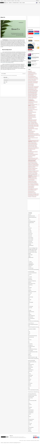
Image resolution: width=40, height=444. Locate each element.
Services (20, 2)
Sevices (16, 0)
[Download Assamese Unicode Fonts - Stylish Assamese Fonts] (29, 58)
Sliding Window (33, 407)
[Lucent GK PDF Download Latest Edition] (29, 54)
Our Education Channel (15, 2)
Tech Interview (33, 423)
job (33, 338)
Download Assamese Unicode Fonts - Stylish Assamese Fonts (35, 57)
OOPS (34, 169)
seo (29, 183)
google (36, 128)
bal (33, 246)
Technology (33, 424)
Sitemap (18, 0)
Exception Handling (34, 122)
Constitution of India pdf (31, 105)
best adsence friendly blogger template (33, 90)
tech (34, 192)
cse (33, 108)
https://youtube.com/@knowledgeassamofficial (7, 62)
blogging (30, 96)
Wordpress (30, 196)
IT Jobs (29, 142)
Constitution (33, 266)
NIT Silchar (30, 168)
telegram (37, 33)
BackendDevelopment (33, 245)
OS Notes (33, 380)
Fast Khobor (33, 123)
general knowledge (31, 126)
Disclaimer (12, 0)
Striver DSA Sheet (31, 192)
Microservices (33, 355)
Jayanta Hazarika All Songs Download (33, 335)
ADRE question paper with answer (32, 73)
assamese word (36, 86)
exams (29, 122)
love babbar (30, 150)
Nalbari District (30, 164)
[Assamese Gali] (33, 44)
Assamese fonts (30, 82)
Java (35, 142)
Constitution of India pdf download (33, 272)
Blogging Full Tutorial (34, 96)
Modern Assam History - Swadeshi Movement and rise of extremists (32, 159)
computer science (33, 265)
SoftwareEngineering (33, 412)
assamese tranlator (31, 86)
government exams (31, 132)
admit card (30, 71)
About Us (2, 0)
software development (31, 186)
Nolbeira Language (35, 168)
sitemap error (36, 183)
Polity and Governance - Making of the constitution (32, 176)
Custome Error (35, 109)
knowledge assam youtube (32, 149)
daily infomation (33, 279)
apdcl (36, 77)
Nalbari (30, 163)
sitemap (32, 183)
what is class (36, 195)
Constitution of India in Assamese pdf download (32, 104)
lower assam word (33, 350)
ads (33, 218)
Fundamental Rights (33, 302)
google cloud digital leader (32, 131)
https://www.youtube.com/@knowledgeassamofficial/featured (33, 321)
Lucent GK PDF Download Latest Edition (35, 54)
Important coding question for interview (33, 137)
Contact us (5, 0)
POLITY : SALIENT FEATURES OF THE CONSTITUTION (32, 174)
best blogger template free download (33, 91)
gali (33, 303)
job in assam (30, 146)
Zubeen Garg (34, 196)
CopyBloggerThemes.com (17, 442)
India (33, 325)
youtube (31, 33)
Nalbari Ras (30, 165)
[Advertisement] (20, 10)
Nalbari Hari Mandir (36, 164)
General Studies (36, 126)
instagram (37, 31)
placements (30, 173)
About (22, 440)
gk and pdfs (32, 127)
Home (7, 2)
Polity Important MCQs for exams (32, 177)
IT (33, 330)
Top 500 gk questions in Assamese (34, 64)
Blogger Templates (6, 442)
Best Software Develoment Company (33, 94)
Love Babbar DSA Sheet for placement (33, 151)
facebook (31, 31)
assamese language (31, 85)
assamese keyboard (33, 237)
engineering (30, 118)
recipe (33, 399)
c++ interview (33, 261)
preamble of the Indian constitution (32, 178)
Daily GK (38, 440)
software (33, 408)
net (33, 372)
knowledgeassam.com (23, 60)
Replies (5, 83)
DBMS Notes (30, 113)
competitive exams (31, 99)
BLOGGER (30, 95)
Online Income (30, 169)
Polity (36, 173)
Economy (35, 117)
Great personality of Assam (33, 318)
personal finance (31, 172)
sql (33, 415)
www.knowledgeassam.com (15, 60)
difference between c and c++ (32, 114)
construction (30, 108)
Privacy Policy (9, 0)
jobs (33, 146)
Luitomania (10, 2)
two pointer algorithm (31, 195)
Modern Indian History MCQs (32, 160)
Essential (33, 294)
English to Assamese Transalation (32, 119)
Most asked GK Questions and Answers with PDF (35, 61)
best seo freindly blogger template (33, 250)
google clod (33, 314)
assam (33, 226)
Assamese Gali (30, 50)
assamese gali (35, 82)
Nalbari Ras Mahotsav (35, 165)
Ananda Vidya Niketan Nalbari (32, 76)
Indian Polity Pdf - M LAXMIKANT (32, 141)
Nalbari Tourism (33, 371)
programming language (33, 396)
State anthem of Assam (31, 191)
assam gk (30, 80)
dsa (33, 286)
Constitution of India (31, 103)
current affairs (30, 109)
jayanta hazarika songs (31, 145)
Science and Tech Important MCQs (32, 182)
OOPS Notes (33, 379)
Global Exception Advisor (31, 128)
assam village (30, 81)
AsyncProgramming (33, 242)
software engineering (31, 187)
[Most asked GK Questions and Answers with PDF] (29, 61)
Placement (35, 172)
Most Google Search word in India (33, 361)
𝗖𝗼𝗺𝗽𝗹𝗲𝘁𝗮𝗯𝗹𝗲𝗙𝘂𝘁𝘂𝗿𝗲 (31, 100)
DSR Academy (30, 117)
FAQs (29, 123)
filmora (36, 123)
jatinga (32, 142)
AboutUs (23, 2)
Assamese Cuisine (36, 81)
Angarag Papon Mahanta (31, 77)
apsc (33, 225)
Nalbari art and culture (34, 163)
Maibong (34, 155)
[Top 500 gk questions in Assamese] (29, 65)
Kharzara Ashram (33, 343)
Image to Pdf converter (31, 136)
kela (36, 146)
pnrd (33, 173)
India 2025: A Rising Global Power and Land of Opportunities (33, 140)
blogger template (34, 95)
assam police (34, 80)
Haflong (33, 319)
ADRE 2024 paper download (32, 72)
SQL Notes (33, 416)
